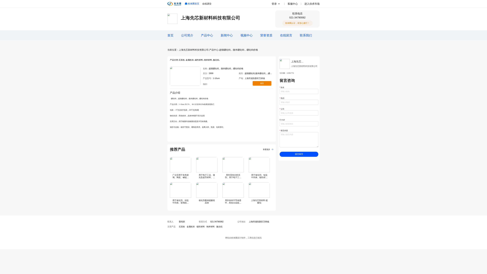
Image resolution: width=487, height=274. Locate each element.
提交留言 (299, 154)
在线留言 (286, 35)
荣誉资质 (266, 35)
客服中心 (293, 4)
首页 (170, 35)
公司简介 (187, 35)
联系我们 (306, 35)
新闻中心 (227, 35)
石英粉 (182, 227)
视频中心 (246, 35)
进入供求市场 (312, 4)
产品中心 (207, 35)
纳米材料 (210, 227)
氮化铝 (219, 227)
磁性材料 (201, 227)
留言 (262, 83)
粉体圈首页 (193, 3)
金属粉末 (191, 227)
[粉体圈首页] (174, 4)
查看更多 (266, 149)
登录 (274, 4)
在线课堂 (206, 4)
